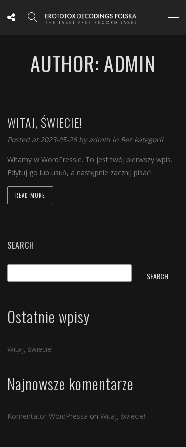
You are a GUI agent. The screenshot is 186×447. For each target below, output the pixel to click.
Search (20, 245)
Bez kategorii (142, 139)
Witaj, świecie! (30, 349)
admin (100, 139)
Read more (30, 195)
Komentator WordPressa (47, 416)
